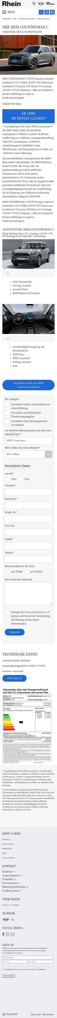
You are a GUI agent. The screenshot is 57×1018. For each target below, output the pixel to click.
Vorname (10, 485)
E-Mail (9, 539)
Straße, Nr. (11, 512)
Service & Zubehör (8, 858)
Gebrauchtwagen (7, 844)
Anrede (9, 474)
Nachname (11, 499)
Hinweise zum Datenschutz (25, 970)
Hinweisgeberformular (14, 887)
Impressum (36, 1014)
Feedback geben (10, 891)
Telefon (9, 553)
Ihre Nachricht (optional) (18, 579)
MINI (14, 19)
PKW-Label (13, 678)
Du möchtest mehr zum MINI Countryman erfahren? (28, 385)
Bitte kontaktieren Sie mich (19, 566)
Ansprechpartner (11, 875)
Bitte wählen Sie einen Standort (22, 448)
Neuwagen (5, 839)
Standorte (7, 872)
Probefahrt (7, 879)
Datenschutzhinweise (36, 612)
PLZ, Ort (10, 526)
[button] (28, 274)
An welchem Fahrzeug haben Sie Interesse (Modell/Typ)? (28, 432)
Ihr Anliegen (12, 399)
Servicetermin (9, 883)
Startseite (6, 19)
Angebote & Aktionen (26, 19)
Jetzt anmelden (8, 976)
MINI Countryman (43, 19)
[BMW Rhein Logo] (11, 3)
